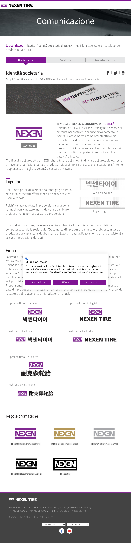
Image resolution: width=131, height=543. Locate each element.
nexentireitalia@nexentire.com (72, 510)
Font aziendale (65, 60)
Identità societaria (25, 60)
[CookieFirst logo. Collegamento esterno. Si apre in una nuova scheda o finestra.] (26, 258)
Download (28, 145)
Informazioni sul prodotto (105, 60)
